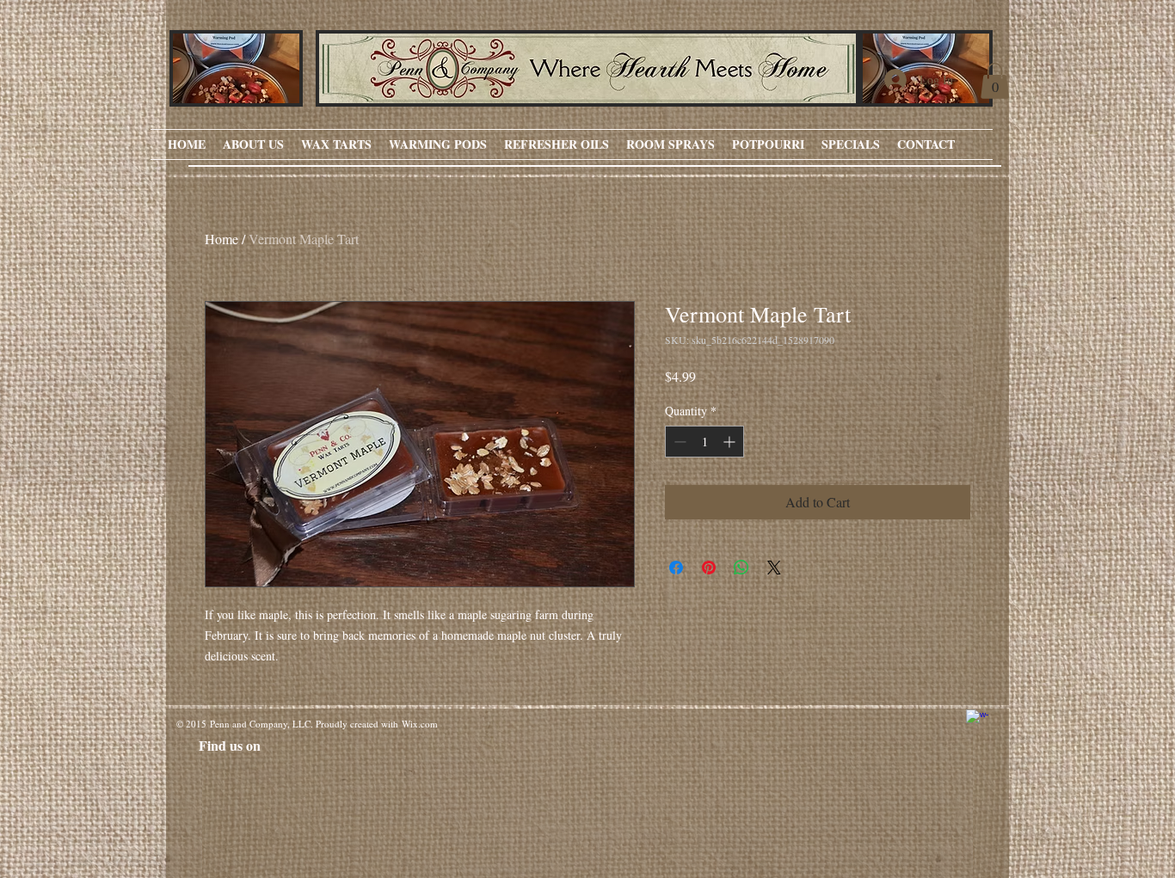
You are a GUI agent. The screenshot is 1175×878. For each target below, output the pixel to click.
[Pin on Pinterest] (708, 567)
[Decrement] (678, 442)
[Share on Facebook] (676, 567)
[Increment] (730, 442)
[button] (995, 81)
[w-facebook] (977, 720)
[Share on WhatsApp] (741, 567)
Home (221, 239)
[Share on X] (774, 567)
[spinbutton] (704, 442)
